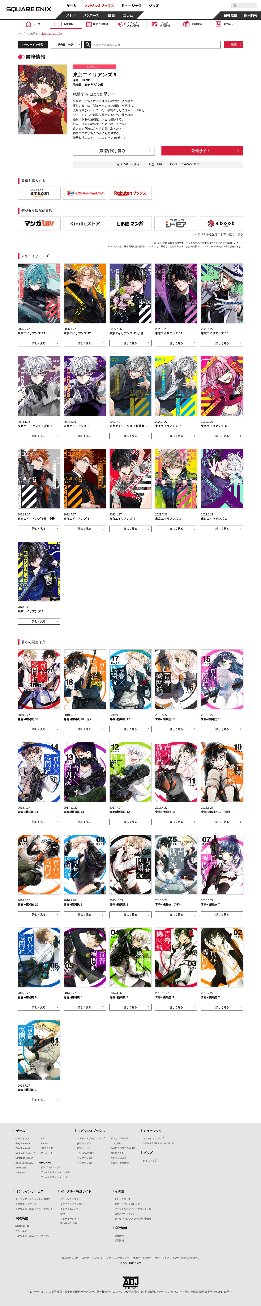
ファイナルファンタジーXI (54, 1177)
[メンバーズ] (91, 15)
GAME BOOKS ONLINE (122, 1148)
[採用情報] (251, 15)
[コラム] (128, 15)
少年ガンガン (84, 1143)
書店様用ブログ (70, 1257)
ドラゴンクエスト (69, 1199)
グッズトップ (150, 1160)
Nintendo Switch (24, 1158)
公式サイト (200, 151)
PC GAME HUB (68, 1223)
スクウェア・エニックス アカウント (34, 1209)
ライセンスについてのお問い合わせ (133, 1218)
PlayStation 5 (22, 1143)
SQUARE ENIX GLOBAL (186, 1257)
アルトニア (21, 1231)
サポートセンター (142, 1257)
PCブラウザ (47, 1148)
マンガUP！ (116, 1143)
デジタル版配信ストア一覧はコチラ (220, 234)
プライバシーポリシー (117, 1257)
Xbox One (20, 1167)
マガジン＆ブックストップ (91, 1138)
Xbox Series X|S (24, 1163)
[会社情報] (230, 15)
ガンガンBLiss (118, 1158)
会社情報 (119, 1235)
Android (45, 1143)
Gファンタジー (85, 1148)
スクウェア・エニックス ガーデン (32, 1235)
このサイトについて (92, 1257)
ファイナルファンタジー (73, 1204)
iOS (43, 1138)
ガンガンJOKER (85, 1153)
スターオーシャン (69, 1218)
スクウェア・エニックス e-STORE (33, 1199)
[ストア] (71, 15)
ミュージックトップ (153, 1138)
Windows (20, 1172)
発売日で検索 (66, 44)
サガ (62, 1213)
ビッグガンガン (85, 1163)
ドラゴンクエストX (51, 1167)
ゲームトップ (22, 1138)
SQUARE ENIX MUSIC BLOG (158, 1143)
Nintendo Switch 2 (25, 1153)
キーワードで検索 (32, 44)
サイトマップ (162, 1257)
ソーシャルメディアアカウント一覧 (133, 1209)
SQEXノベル (117, 1153)
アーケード (46, 1153)
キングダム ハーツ (69, 1209)
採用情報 (119, 1240)
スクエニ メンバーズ (26, 1204)
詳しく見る (38, 343)
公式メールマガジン (125, 1213)
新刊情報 (33, 33)
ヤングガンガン (85, 1158)
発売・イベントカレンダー (128, 1204)
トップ (21, 33)
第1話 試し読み (112, 151)
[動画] (111, 15)
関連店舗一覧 (22, 1226)
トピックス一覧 (123, 1199)
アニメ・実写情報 (119, 1163)
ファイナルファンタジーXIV (55, 1172)
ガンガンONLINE (119, 1138)
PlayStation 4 (22, 1148)
